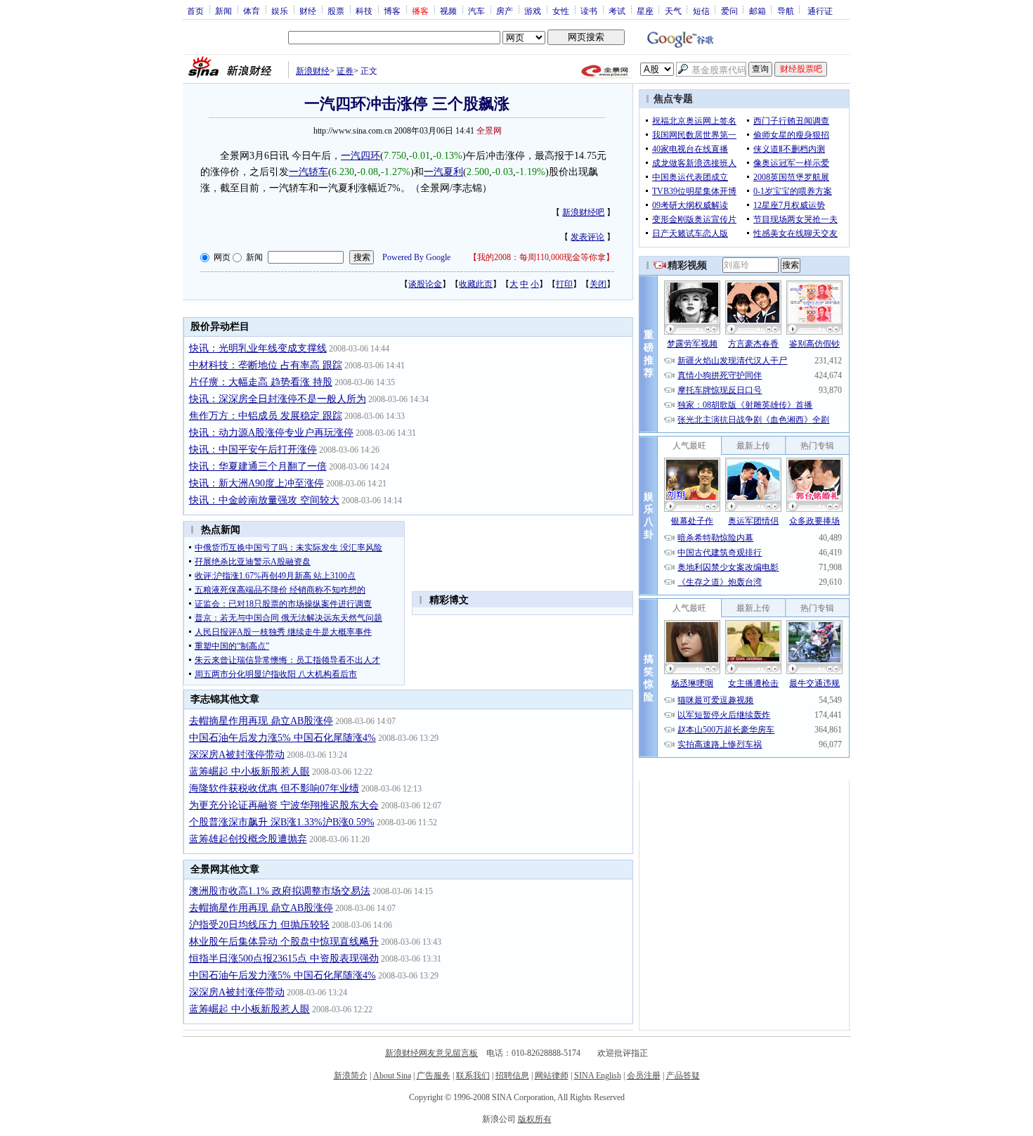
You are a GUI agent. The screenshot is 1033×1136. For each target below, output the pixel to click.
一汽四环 (360, 155)
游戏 (532, 10)
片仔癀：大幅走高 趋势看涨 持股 (260, 382)
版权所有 (535, 1119)
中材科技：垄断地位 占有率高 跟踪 (265, 365)
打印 (564, 284)
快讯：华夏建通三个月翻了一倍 (258, 466)
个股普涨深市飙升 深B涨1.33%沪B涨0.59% (282, 822)
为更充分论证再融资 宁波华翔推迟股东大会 (284, 805)
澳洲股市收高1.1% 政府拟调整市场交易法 (279, 891)
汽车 (476, 10)
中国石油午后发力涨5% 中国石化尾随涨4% (282, 737)
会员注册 (644, 1075)
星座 (645, 10)
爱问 (729, 10)
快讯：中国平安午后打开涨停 (253, 449)
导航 (785, 10)
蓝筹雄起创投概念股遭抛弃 (248, 839)
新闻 (223, 10)
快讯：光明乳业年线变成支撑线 (258, 348)
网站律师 (552, 1075)
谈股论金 (425, 284)
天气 (673, 10)
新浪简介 (351, 1075)
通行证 (820, 10)
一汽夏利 (443, 172)
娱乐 (279, 10)
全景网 (489, 131)
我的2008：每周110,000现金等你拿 (541, 257)
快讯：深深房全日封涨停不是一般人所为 (277, 399)
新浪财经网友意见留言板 (431, 1053)
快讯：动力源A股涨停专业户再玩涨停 (271, 432)
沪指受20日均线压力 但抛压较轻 (259, 924)
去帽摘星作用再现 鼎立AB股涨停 (261, 721)
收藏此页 (476, 284)
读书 (588, 10)
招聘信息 (512, 1075)
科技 (364, 10)
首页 (195, 10)
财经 (307, 10)
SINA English (597, 1075)
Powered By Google (416, 257)
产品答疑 (683, 1075)
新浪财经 (313, 71)
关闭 (598, 284)
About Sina (392, 1075)
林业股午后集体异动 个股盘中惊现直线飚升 (284, 941)
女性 (560, 10)
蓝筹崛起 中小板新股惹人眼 (249, 771)
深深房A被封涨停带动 (237, 754)
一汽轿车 (308, 172)
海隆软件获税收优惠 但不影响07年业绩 (274, 788)
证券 (345, 71)
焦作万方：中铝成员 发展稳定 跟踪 (265, 416)
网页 (222, 257)
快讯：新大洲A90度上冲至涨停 (256, 483)
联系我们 (473, 1075)
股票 (335, 10)
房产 (504, 10)
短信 (701, 10)
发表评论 (587, 237)
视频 (448, 10)
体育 (251, 10)
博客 (392, 10)
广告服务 (433, 1075)
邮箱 (757, 10)
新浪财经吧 (583, 212)
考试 (617, 10)
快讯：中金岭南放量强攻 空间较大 (264, 500)
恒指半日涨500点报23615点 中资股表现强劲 (284, 958)
